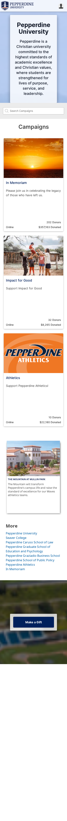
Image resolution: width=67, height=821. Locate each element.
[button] (61, 6)
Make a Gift (33, 622)
